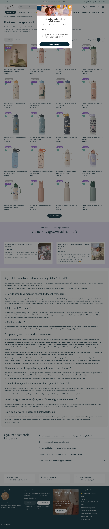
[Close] (70, 7)
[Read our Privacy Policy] (69, 40)
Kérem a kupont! (55, 44)
